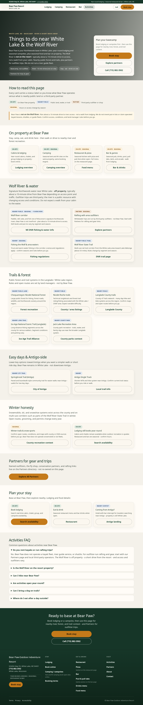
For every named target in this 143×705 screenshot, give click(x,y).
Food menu (87, 167)
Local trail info (103, 389)
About (109, 671)
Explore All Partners (28, 476)
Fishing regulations (39, 256)
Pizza (78, 667)
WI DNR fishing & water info (40, 229)
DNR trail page (103, 256)
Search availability (103, 442)
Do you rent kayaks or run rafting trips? (33, 550)
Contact (109, 676)
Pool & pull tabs (83, 679)
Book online (50, 667)
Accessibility (26, 700)
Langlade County (113, 309)
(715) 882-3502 (42, 2)
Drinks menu (81, 686)
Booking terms (51, 681)
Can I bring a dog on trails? (26, 590)
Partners (110, 667)
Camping (59, 7)
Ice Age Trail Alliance (29, 338)
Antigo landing (113, 521)
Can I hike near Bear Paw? (26, 575)
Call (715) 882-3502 (114, 70)
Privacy (17, 700)
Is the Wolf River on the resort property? (33, 568)
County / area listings (71, 309)
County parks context (71, 338)
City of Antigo (40, 389)
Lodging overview (24, 167)
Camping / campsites (54, 671)
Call (116, 7)
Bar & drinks (119, 167)
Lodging (48, 7)
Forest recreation (29, 309)
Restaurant (70, 7)
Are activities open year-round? (28, 583)
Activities (89, 7)
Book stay (127, 7)
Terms (11, 700)
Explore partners (114, 63)
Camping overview (55, 167)
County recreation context (40, 442)
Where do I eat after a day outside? (30, 598)
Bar (80, 7)
